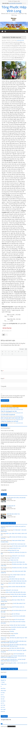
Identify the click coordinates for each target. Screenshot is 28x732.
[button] (2, 352)
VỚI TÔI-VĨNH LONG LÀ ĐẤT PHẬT (19, 546)
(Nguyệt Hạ (3, 680)
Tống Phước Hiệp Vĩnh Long (14, 9)
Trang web (3, 386)
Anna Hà (3, 711)
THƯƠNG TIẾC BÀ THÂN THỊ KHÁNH (18, 594)
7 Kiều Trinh (3, 684)
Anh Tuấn (3, 705)
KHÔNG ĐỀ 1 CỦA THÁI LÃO (12, 590)
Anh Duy (3, 696)
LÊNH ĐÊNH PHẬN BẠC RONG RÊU (17, 579)
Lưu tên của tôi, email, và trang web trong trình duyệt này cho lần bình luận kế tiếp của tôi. (13, 396)
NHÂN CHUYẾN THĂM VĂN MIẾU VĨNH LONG (16, 592)
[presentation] (2, 352)
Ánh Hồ (2, 699)
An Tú (2, 694)
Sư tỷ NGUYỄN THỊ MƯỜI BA (15, 3)
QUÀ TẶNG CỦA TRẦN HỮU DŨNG (16, 648)
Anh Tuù (3, 707)
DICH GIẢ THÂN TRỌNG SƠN (18, 562)
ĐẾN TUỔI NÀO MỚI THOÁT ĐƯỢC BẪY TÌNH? (12, 418)
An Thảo (3, 692)
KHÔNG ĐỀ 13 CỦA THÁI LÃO (18, 556)
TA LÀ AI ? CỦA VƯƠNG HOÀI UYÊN (10, 408)
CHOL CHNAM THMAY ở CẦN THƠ (17, 574)
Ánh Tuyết (3, 709)
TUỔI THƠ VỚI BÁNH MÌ (18, 653)
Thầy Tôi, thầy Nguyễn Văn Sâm (9, 411)
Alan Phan (3, 688)
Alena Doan (3, 690)
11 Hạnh (3, 682)
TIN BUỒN (13, 629)
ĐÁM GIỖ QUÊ (12, 576)
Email (2, 378)
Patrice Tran (3, 637)
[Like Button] (3, 335)
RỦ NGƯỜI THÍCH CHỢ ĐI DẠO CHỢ (17, 544)
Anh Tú (2, 703)
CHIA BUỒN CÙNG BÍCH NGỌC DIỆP (19, 627)
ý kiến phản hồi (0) (20, 40)
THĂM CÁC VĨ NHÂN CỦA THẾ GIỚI (9, 421)
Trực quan (22, 349)
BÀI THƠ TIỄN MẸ (16, 614)
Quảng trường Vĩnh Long (14, 548)
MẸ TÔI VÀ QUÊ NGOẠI (19, 619)
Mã (26, 349)
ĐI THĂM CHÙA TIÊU (14, 558)
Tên (2, 370)
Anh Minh (3, 701)
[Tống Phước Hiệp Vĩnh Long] (2, 31)
